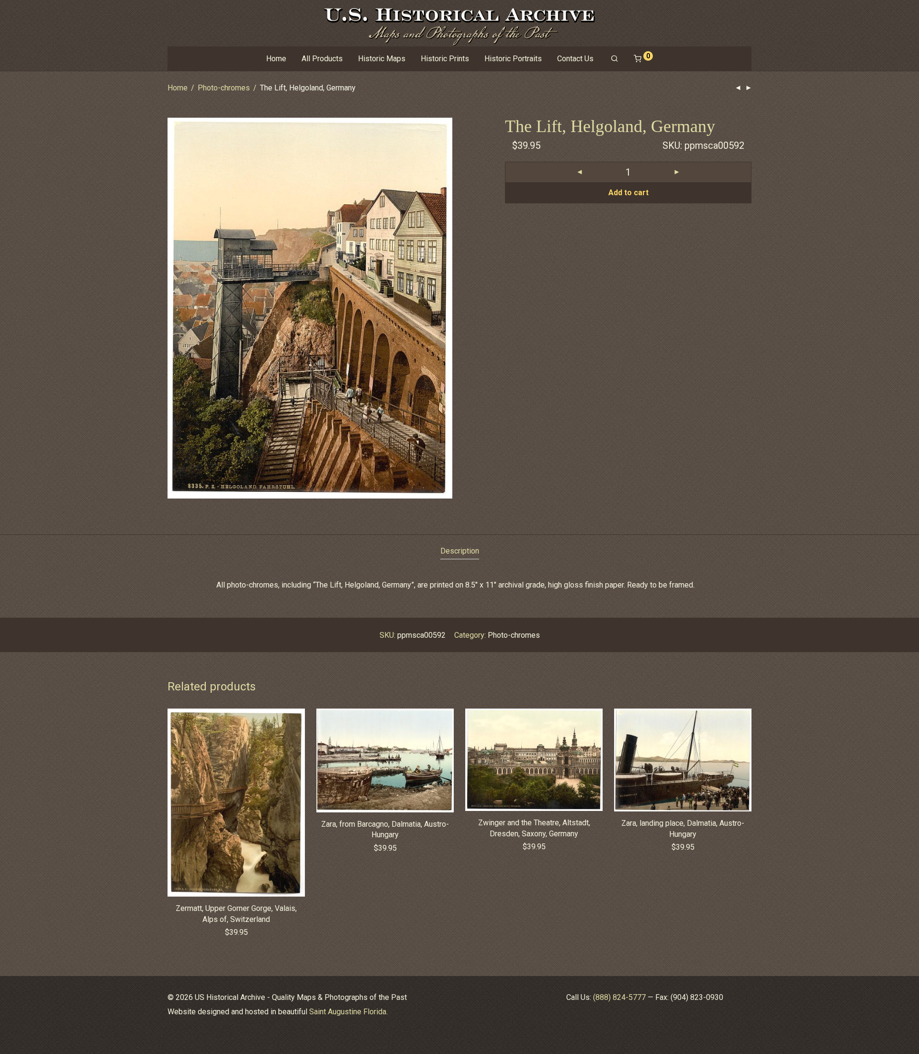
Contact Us (575, 58)
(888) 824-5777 (619, 997)
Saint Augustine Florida (347, 1011)
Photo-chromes (224, 87)
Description (459, 550)
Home (276, 58)
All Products (322, 58)
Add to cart (628, 192)
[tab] (460, 551)
